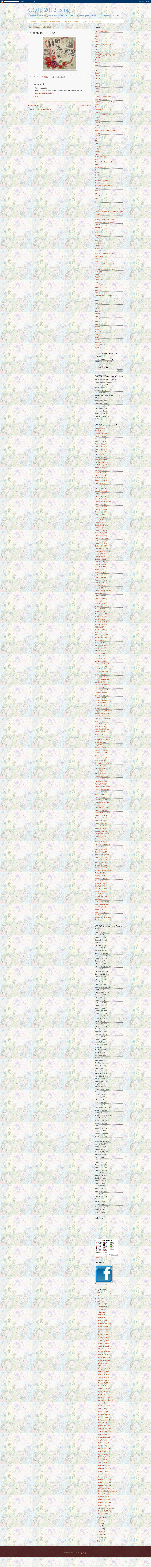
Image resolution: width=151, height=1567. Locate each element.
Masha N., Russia (100, 747)
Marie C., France (103, 1445)
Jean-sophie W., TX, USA (102, 614)
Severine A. (98, 298)
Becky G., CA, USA (101, 465)
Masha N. (98, 243)
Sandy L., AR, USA (104, 1369)
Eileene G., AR (99, 569)
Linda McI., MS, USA (101, 671)
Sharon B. (98, 300)
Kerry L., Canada (100, 653)
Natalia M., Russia (100, 766)
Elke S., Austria (99, 572)
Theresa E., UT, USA (101, 881)
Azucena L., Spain (100, 457)
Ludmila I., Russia (100, 697)
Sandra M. (98, 290)
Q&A (85, 21)
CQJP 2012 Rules (71, 21)
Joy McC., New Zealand (105, 1400)
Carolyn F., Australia (101, 491)
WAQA (97, 340)
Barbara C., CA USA (101, 459)
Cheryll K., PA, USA (101, 507)
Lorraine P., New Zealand (102, 690)
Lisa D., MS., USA (100, 682)
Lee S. (97, 201)
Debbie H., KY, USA (101, 541)
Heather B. (98, 149)
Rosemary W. (99, 285)
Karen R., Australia (100, 643)
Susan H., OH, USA (101, 852)
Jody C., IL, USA (100, 630)
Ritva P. (97, 282)
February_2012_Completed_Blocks (105, 130)
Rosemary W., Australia (102, 802)
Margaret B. (98, 227)
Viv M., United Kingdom (102, 904)
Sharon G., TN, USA (101, 826)
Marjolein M (98, 235)
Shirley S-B (98, 303)
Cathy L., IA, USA (100, 496)
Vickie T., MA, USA (101, 896)
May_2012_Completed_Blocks (104, 253)
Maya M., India (99, 755)
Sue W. (97, 308)
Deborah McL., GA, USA (102, 551)
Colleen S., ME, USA (101, 525)
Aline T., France (99, 431)
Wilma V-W (98, 345)
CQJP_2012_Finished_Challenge (105, 102)
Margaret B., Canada (101, 708)
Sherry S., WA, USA (101, 831)
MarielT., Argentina (100, 732)
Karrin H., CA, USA (101, 645)
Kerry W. (97, 198)
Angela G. (98, 34)
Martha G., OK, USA (104, 1457)
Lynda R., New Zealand (102, 700)
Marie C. (97, 232)
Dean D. (97, 107)
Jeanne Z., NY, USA (101, 619)
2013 (98, 1298)
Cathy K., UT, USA (100, 493)
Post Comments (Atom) (44, 109)
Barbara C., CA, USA (104, 1468)
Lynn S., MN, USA (100, 703)
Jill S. (96, 164)
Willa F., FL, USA (100, 915)
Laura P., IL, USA (100, 656)
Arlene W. (98, 47)
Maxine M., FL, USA (104, 1488)
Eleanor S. (98, 122)
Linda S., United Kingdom (102, 679)
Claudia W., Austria (100, 520)
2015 (98, 1293)
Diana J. (97, 117)
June (96, 183)
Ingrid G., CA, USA (100, 603)
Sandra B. (98, 287)
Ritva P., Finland (100, 794)
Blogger (84, 1553)
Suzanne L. (98, 324)
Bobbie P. (98, 65)
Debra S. (97, 112)
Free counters (99, 1257)
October (101, 1309)
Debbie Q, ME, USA (101, 546)
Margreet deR (99, 230)
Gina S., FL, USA (100, 593)
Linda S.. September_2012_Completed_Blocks (109, 211)
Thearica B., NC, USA (101, 878)
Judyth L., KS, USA (101, 637)
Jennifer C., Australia (101, 624)
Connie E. (98, 94)
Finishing (97, 133)
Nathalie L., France (100, 771)
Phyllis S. (98, 274)
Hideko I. (97, 154)
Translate (109, 361)
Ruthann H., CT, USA (101, 807)
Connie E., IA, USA (101, 528)
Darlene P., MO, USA (101, 538)
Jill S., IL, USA (99, 627)
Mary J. (97, 240)
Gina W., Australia (100, 595)
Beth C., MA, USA (100, 473)
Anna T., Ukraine (100, 449)
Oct (96, 266)
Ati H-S (97, 49)
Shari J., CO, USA (100, 820)
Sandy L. (97, 292)
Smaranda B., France (101, 839)
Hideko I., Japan (100, 601)
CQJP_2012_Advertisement (103, 96)
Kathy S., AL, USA (100, 650)
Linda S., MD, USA (100, 677)
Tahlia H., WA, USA (101, 868)
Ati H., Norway (99, 454)
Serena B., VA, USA (101, 815)
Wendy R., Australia (101, 912)
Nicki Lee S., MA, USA (102, 776)
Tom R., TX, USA (100, 886)
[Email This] (56, 77)
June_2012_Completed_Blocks (104, 185)
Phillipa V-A (98, 272)
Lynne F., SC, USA (100, 705)
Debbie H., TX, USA (101, 543)
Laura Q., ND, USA (100, 658)
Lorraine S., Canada (101, 692)
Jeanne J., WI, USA (101, 616)
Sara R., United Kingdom (102, 813)
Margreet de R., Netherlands (103, 711)
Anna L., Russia (100, 446)
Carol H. (97, 68)
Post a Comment (38, 97)
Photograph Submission (50, 21)
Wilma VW (98, 347)
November (102, 1306)
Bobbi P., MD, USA (100, 478)
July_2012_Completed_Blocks (104, 180)
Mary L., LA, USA (100, 745)
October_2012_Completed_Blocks (105, 269)
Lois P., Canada (99, 687)
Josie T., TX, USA (100, 632)
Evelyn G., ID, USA (101, 575)
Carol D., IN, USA (100, 486)
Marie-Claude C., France (102, 729)
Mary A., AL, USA (100, 742)
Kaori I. (97, 188)
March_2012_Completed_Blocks (104, 222)
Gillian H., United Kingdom (103, 590)
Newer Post (33, 105)
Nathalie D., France (101, 768)
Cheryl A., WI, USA (101, 504)
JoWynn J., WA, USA (101, 635)
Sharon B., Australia (101, 823)
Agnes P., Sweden (100, 428)
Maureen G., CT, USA (101, 752)
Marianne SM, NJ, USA (102, 713)
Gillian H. (97, 141)
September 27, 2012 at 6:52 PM (44, 93)
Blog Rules (96, 21)
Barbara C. (98, 57)
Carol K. (97, 70)
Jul (96, 177)
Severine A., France (101, 818)
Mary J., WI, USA (103, 1443)
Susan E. (98, 313)
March (101, 1531)
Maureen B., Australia (101, 750)
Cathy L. (97, 81)
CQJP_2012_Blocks (101, 99)
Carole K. (98, 75)
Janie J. (97, 159)
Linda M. (97, 206)
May (100, 1526)
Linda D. (97, 204)
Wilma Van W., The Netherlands (107, 1349)
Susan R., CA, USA (101, 860)
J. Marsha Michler (100, 157)
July (100, 1520)
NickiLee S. (98, 259)
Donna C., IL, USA (100, 567)
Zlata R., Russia (100, 920)
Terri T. (97, 329)
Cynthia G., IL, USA (101, 533)
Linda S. (97, 209)
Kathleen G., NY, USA (101, 648)
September (102, 1312)
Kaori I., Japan (102, 1320)
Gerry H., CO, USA (100, 585)
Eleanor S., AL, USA (104, 1496)
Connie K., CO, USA (101, 530)
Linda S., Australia (100, 674)
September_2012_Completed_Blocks (106, 295)
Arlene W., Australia (101, 452)
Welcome (98, 342)
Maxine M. (98, 251)
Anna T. (97, 41)
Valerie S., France (100, 891)
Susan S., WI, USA (101, 862)
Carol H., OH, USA (100, 488)
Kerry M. (97, 196)
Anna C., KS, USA (100, 441)
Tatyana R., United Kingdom (103, 870)
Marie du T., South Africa (102, 718)
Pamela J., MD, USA (101, 781)
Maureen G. (98, 248)
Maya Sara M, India (104, 1357)
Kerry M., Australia (103, 1494)
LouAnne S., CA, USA (101, 695)
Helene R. (98, 151)
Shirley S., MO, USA (101, 836)
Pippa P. (97, 277)
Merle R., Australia (100, 760)
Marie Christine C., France (103, 716)
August (97, 52)
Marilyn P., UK (99, 734)
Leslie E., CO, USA (101, 666)
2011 (98, 1541)
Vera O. (97, 334)
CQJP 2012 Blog (49, 9)
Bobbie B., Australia (101, 480)
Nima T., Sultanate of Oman (103, 779)
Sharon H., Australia (101, 828)
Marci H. (97, 224)
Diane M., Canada (100, 564)
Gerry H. (97, 136)
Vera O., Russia (99, 894)
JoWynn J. (98, 172)
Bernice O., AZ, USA (101, 470)
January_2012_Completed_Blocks (105, 162)
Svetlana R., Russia (101, 865)
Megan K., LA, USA (101, 758)
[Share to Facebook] (62, 77)
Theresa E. (98, 332)
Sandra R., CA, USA (101, 810)
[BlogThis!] (58, 77)
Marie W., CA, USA (101, 726)
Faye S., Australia (100, 577)
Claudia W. (98, 91)
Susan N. (98, 316)
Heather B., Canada (104, 1465)
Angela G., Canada (100, 436)
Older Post (86, 105)
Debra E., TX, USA (100, 554)
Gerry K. (97, 138)
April (100, 1529)
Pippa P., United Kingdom (102, 789)
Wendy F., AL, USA (101, 909)
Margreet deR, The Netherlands (107, 1491)
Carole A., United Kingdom (106, 1477)
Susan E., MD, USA (101, 849)
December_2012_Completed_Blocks (106, 115)
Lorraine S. (98, 214)
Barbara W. (98, 60)
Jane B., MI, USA (100, 611)
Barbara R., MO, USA (101, 462)
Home (33, 21)
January (101, 1537)
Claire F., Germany (100, 517)
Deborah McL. (99, 109)
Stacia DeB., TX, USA (101, 841)
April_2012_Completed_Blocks (104, 44)
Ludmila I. (98, 217)
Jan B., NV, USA (100, 609)
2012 (98, 1301)
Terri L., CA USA (100, 873)
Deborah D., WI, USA (101, 548)
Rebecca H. (98, 279)
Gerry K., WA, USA (101, 588)
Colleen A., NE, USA (101, 522)
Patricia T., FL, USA (101, 784)
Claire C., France (100, 514)
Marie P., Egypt (99, 721)
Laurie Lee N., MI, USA (102, 664)
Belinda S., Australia (101, 467)
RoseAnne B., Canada (101, 799)
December (102, 1304)
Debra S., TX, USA (100, 556)
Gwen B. (97, 146)
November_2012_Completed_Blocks (106, 264)
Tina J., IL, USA (100, 883)
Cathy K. (97, 78)
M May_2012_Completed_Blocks (105, 219)
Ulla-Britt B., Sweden (101, 888)
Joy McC (97, 175)
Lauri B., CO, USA (100, 661)
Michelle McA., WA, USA (102, 763)
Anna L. (97, 39)
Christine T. (98, 83)
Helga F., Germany (100, 598)
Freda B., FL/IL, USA (101, 582)
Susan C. (98, 311)
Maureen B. (98, 245)
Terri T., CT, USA (100, 875)
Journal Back (99, 167)
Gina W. (97, 143)
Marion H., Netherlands (102, 737)
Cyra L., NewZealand (101, 535)
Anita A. (97, 36)
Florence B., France (101, 580)
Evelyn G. (98, 125)
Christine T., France (101, 509)
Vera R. (97, 337)
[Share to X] (60, 77)
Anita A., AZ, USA (100, 439)
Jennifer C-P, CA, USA (101, 622)
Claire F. (97, 88)
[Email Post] (52, 77)
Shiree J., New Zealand (102, 833)
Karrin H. (97, 190)
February (101, 1534)
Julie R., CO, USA (100, 640)
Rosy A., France (100, 805)
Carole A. (97, 73)
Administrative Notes (101, 31)
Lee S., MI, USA (103, 1363)
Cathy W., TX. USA (101, 499)
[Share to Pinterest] (64, 77)
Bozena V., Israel (100, 483)
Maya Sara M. (99, 256)
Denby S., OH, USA (101, 559)
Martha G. (98, 238)
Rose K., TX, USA (100, 797)
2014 (98, 1296)
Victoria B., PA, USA (101, 899)
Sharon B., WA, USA (104, 1428)
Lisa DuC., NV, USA (101, 684)
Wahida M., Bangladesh (102, 907)
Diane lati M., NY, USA (102, 561)
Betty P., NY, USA (100, 475)
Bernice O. (98, 62)
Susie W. (97, 321)
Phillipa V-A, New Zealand (102, 786)
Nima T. (97, 261)
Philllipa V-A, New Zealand (106, 1423)
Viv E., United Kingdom (102, 901)
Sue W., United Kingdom (102, 844)
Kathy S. (97, 193)
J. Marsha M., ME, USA (102, 606)
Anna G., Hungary (100, 444)
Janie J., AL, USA (103, 1377)
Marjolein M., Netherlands (102, 739)
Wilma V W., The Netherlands (104, 917)
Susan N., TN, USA (101, 857)
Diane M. (97, 120)
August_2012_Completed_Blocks (105, 55)
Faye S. (97, 128)
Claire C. (97, 86)
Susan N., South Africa (102, 854)
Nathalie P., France (100, 773)
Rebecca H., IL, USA (101, 792)
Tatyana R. (98, 326)
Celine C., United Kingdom (103, 501)
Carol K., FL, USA (103, 1374)
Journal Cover (99, 170)
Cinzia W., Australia (101, 512)
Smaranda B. (99, 306)
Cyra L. (97, 104)
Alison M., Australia (101, 433)
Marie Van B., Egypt (101, 724)
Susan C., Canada (100, 847)
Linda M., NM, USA (101, 669)
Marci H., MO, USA (104, 1425)
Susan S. (98, 319)
